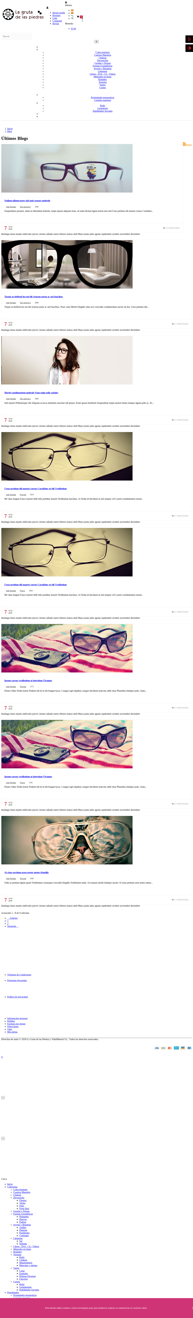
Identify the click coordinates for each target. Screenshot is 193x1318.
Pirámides (24, 1216)
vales (9, 1029)
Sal (20, 1241)
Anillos (22, 1227)
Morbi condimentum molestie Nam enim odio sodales (31, 392)
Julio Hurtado (11, 207)
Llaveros (23, 1279)
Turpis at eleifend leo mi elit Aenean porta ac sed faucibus (33, 296)
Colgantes (24, 1235)
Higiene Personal (27, 1276)
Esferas (22, 1222)
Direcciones (13, 1026)
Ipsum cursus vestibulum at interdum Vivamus (28, 680)
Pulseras (23, 1230)
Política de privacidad (17, 997)
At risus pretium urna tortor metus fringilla (26, 872)
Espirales (23, 1273)
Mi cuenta (7, 1004)
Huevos (23, 1219)
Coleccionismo (102, 52)
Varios (22, 1203)
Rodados (102, 79)
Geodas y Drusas (102, 63)
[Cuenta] (47, 7)
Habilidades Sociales (29, 1289)
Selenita (23, 1243)
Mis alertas (12, 1032)
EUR (73, 28)
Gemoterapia (25, 1287)
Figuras (22, 1200)
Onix (21, 1205)
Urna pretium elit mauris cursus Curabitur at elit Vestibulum (35, 488)
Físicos (22, 591)
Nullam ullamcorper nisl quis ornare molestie (27, 200)
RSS (189, 145)
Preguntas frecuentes (17, 980)
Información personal (17, 1018)
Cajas (22, 1271)
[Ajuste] (66, 2)
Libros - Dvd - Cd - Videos (102, 74)
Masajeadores (25, 1262)
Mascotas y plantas (28, 1265)
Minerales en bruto (102, 76)
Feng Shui (24, 1208)
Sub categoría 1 (25, 207)
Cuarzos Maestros (102, 55)
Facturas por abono (16, 1023)
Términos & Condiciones (19, 974)
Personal (23, 495)
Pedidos (11, 1021)
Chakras (102, 57)
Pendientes (24, 1233)
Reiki (21, 1257)
